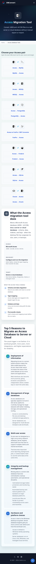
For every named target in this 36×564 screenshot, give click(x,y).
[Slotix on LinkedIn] (21, 557)
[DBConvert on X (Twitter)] (14, 557)
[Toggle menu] (34, 3)
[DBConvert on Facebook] (18, 557)
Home (3, 42)
